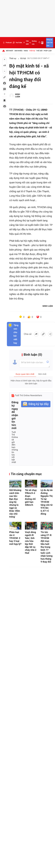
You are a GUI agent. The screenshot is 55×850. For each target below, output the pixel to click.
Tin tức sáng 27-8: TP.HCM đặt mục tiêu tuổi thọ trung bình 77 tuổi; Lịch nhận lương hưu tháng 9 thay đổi (47, 547)
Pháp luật (48, 51)
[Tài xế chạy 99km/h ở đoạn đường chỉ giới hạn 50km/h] (31, 483)
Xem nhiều (18, 51)
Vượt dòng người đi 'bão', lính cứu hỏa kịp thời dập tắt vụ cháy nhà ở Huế (30, 542)
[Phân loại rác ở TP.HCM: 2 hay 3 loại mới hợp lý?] (15, 526)
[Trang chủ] (3, 50)
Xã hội (23, 58)
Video (26, 51)
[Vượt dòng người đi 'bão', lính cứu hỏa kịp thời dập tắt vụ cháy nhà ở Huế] (31, 526)
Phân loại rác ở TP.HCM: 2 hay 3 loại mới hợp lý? (15, 538)
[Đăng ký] (35, 404)
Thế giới (39, 51)
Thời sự (32, 51)
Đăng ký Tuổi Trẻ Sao (49, 42)
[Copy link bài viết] (43, 334)
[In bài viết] (4, 106)
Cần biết (27, 42)
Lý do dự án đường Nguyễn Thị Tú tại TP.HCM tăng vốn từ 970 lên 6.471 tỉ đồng (47, 502)
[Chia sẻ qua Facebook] (36, 334)
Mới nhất (9, 51)
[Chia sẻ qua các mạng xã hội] (50, 334)
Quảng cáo (34, 42)
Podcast (9, 43)
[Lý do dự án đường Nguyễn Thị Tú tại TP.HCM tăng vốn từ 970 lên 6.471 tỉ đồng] (47, 483)
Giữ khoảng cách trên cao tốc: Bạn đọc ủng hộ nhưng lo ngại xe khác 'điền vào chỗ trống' (15, 503)
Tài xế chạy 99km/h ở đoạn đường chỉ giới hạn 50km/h (31, 497)
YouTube (19, 43)
